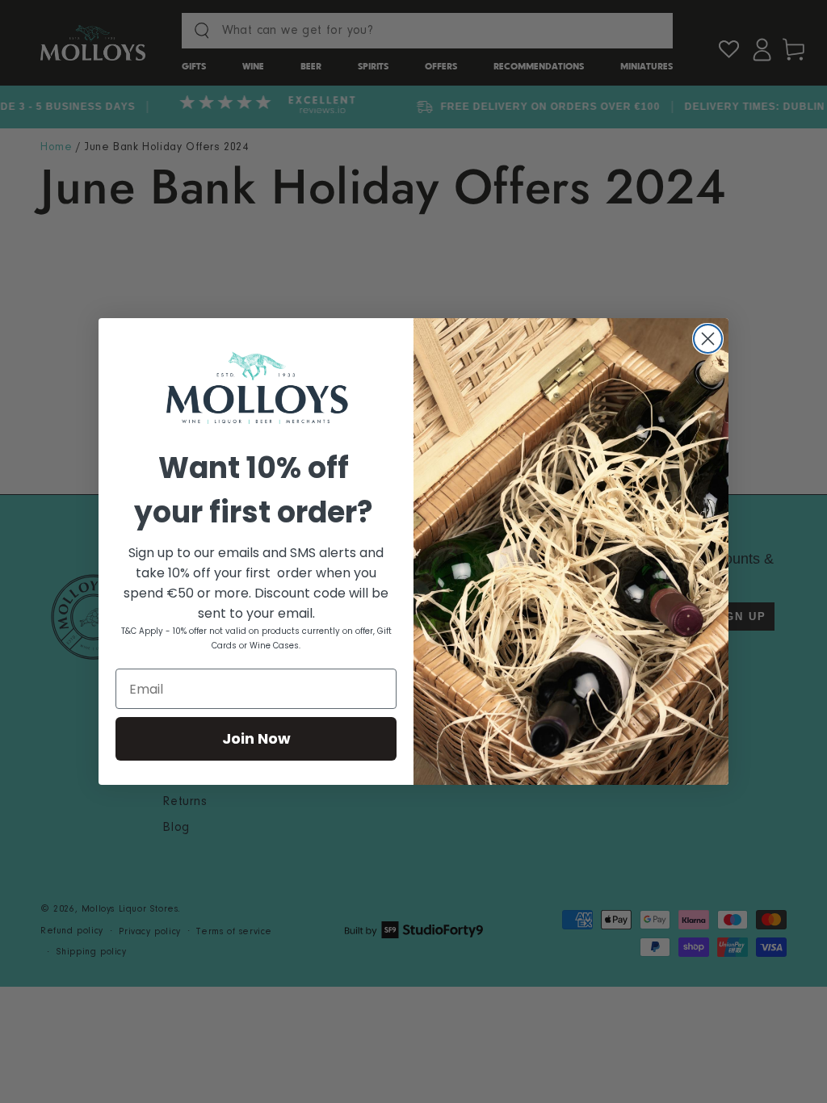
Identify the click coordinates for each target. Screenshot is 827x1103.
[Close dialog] (708, 339)
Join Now (256, 738)
